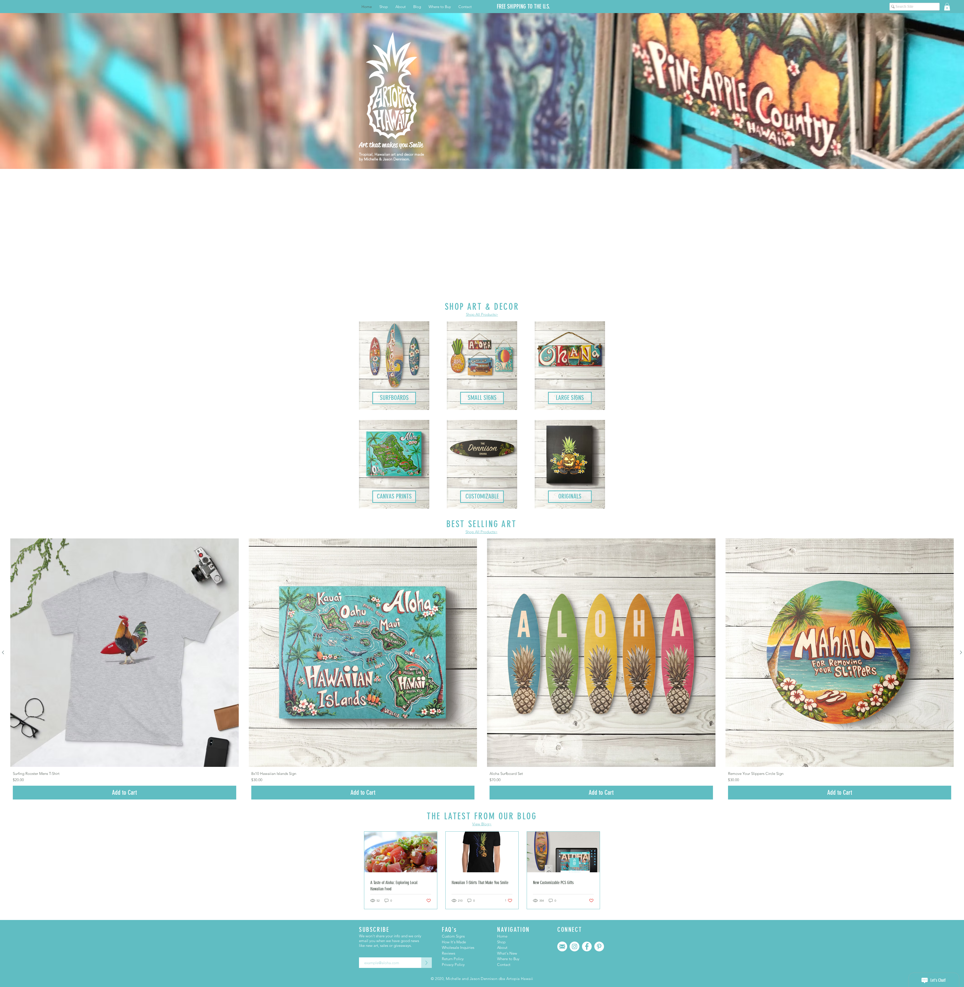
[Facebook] (587, 946)
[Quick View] (124, 652)
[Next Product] (961, 652)
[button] (947, 7)
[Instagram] (574, 946)
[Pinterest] (599, 946)
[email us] (562, 946)
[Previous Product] (3, 652)
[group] (482, 670)
